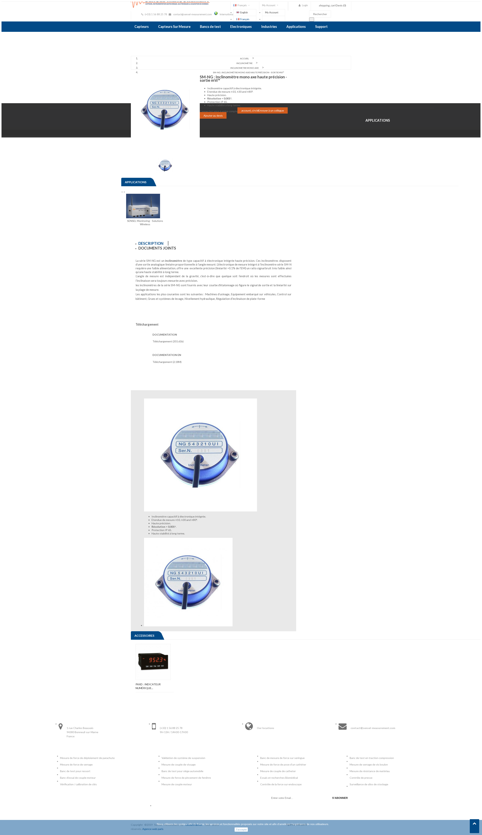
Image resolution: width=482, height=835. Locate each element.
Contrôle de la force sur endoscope (281, 784)
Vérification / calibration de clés (78, 784)
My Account (271, 12)
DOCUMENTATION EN (167, 354)
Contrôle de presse (361, 777)
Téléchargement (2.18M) (167, 361)
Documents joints (157, 248)
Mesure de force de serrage (76, 764)
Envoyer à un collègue (262, 110)
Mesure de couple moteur (177, 784)
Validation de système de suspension (183, 757)
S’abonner (340, 797)
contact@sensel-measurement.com (192, 14)
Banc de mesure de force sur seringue (282, 757)
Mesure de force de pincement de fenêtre (186, 777)
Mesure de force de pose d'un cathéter (283, 764)
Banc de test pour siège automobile (182, 771)
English (244, 12)
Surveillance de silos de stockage (369, 784)
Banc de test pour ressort (75, 771)
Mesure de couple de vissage (179, 764)
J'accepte (241, 829)
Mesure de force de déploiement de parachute (87, 757)
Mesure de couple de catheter (278, 771)
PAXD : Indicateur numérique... (148, 686)
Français (244, 19)
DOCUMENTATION (165, 334)
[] (311, 19)
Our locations (265, 728)
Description (150, 243)
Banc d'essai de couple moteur (78, 777)
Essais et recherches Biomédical (279, 777)
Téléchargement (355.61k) (168, 341)
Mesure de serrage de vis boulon (369, 764)
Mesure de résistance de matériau (370, 771)
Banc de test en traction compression (372, 757)
